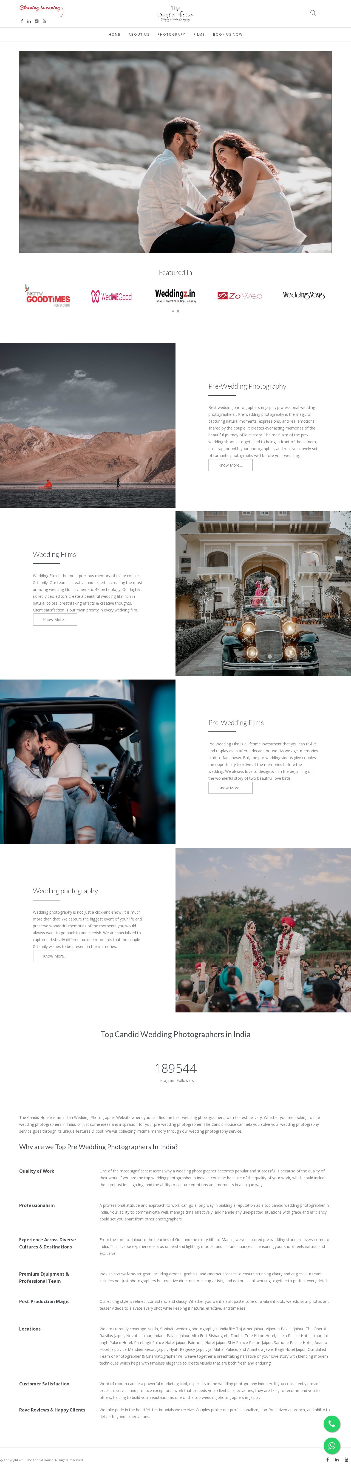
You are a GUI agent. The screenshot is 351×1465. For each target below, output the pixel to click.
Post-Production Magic (44, 1301)
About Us (139, 34)
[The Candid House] (175, 13)
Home (114, 34)
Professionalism (37, 1205)
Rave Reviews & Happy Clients (52, 1410)
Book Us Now (228, 34)
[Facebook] (327, 1459)
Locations (30, 1329)
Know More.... (231, 465)
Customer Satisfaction (44, 1384)
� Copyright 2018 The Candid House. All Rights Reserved (41, 1460)
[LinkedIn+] (336, 1459)
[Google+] (346, 1459)
